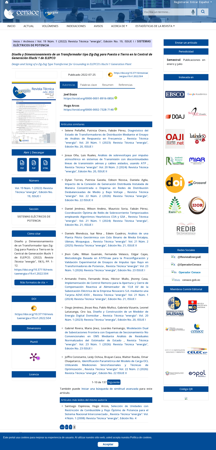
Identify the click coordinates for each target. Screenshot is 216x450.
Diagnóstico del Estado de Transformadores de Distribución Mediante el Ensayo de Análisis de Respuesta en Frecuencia (106, 134)
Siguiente (114, 382)
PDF (22, 168)
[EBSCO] (175, 94)
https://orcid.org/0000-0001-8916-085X (89, 98)
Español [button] (204, 2)
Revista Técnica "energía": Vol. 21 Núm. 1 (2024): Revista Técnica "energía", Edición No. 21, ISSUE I (106, 221)
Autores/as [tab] (68, 85)
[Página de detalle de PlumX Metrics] (33, 356)
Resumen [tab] (107, 85)
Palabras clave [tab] (88, 85)
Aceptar (108, 444)
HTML (45, 168)
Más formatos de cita (33, 282)
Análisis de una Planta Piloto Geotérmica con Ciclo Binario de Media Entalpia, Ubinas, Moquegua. (106, 237)
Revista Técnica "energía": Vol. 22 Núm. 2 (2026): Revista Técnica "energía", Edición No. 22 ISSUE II (106, 196)
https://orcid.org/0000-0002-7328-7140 (89, 109)
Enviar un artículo (186, 42)
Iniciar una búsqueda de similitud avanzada (109, 388)
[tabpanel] (106, 260)
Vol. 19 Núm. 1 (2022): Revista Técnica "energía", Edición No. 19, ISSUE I (86, 41)
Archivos (29, 41)
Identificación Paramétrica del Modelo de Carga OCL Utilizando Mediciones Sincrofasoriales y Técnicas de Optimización (106, 365)
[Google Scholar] (197, 94)
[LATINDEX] (197, 139)
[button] (119, 26)
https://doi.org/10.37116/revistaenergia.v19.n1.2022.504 (131, 74)
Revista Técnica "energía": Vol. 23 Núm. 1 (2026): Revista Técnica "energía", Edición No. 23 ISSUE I (106, 344)
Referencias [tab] (126, 85)
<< (62, 427)
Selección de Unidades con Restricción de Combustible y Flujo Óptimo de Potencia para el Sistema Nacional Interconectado (106, 410)
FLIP (34, 168)
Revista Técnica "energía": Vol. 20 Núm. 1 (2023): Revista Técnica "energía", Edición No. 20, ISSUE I (106, 142)
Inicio (17, 41)
